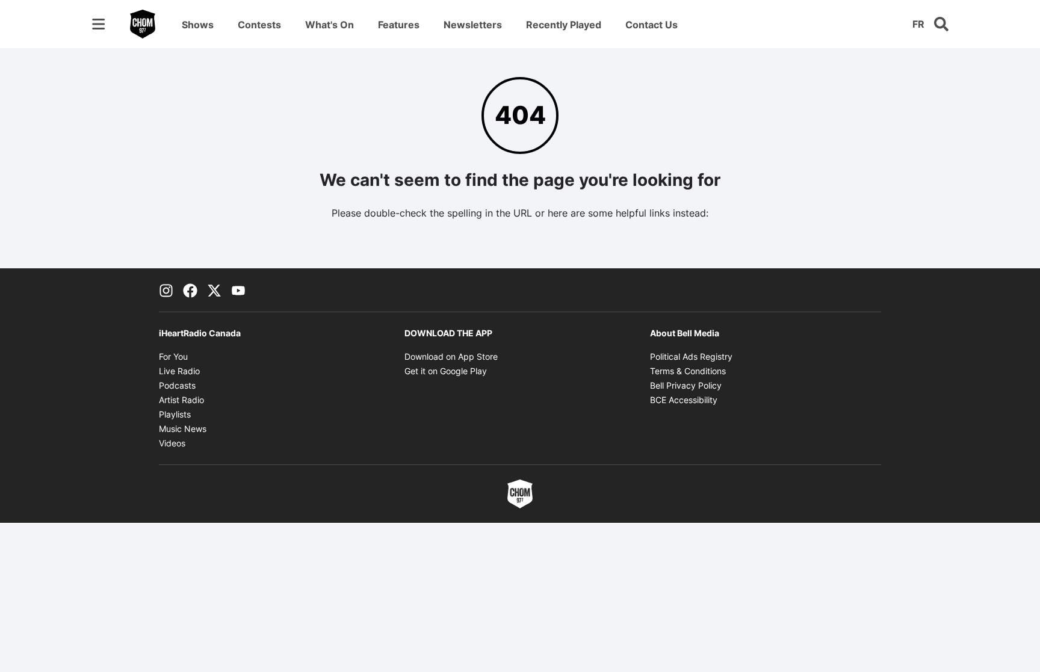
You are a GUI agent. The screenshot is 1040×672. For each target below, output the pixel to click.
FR (918, 24)
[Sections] (99, 24)
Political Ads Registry (691, 356)
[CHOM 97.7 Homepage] (142, 24)
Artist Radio (181, 400)
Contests (259, 25)
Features (398, 25)
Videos (172, 443)
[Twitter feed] (214, 290)
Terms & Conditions (688, 371)
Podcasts (177, 385)
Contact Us (651, 25)
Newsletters (473, 25)
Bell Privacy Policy (686, 385)
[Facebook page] (190, 290)
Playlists (175, 414)
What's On (329, 25)
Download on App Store (451, 356)
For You (173, 356)
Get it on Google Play (445, 371)
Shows (198, 25)
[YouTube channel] (238, 290)
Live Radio (179, 371)
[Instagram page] (166, 290)
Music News (182, 429)
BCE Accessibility (683, 400)
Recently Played (563, 25)
